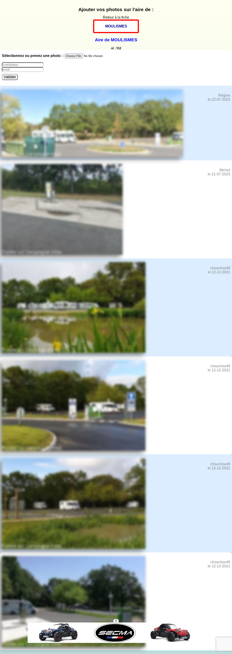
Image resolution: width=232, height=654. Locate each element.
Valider (10, 77)
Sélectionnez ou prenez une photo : (33, 56)
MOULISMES (116, 26)
